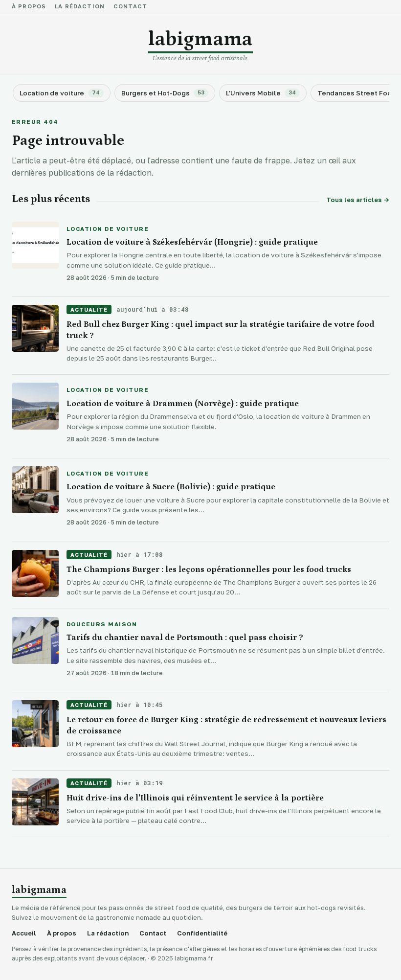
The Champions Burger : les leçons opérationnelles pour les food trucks (209, 569)
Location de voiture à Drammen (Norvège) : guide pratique (183, 404)
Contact (130, 7)
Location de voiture (108, 229)
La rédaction (80, 7)
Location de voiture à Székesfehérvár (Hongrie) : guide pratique (192, 242)
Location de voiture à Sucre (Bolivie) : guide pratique (171, 487)
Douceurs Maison (102, 625)
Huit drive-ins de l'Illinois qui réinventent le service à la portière (195, 798)
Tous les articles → (357, 200)
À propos (29, 7)
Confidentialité (202, 933)
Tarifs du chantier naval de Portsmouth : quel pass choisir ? (185, 637)
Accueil (24, 933)
